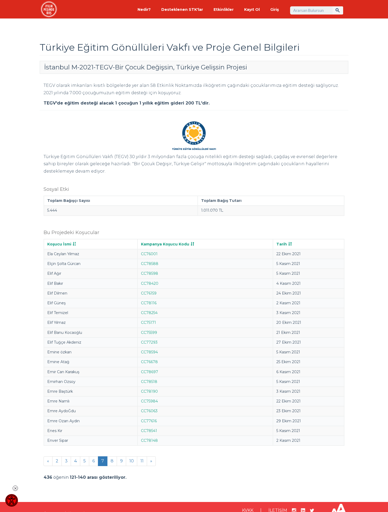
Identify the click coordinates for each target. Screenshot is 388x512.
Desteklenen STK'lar (182, 9)
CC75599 (149, 332)
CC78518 (149, 381)
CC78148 (149, 440)
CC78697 (149, 371)
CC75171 (148, 322)
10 (131, 460)
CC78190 (149, 391)
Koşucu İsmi (59, 244)
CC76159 (149, 293)
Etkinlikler (224, 9)
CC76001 (149, 254)
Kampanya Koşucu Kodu (165, 244)
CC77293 (149, 342)
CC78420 (149, 283)
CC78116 (149, 303)
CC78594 (149, 352)
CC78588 (149, 263)
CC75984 (149, 401)
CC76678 (149, 361)
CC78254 (149, 312)
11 (142, 460)
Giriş (274, 9)
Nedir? (144, 9)
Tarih (281, 244)
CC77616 (149, 421)
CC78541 (149, 430)
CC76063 (149, 411)
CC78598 (149, 273)
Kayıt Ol (252, 9)
